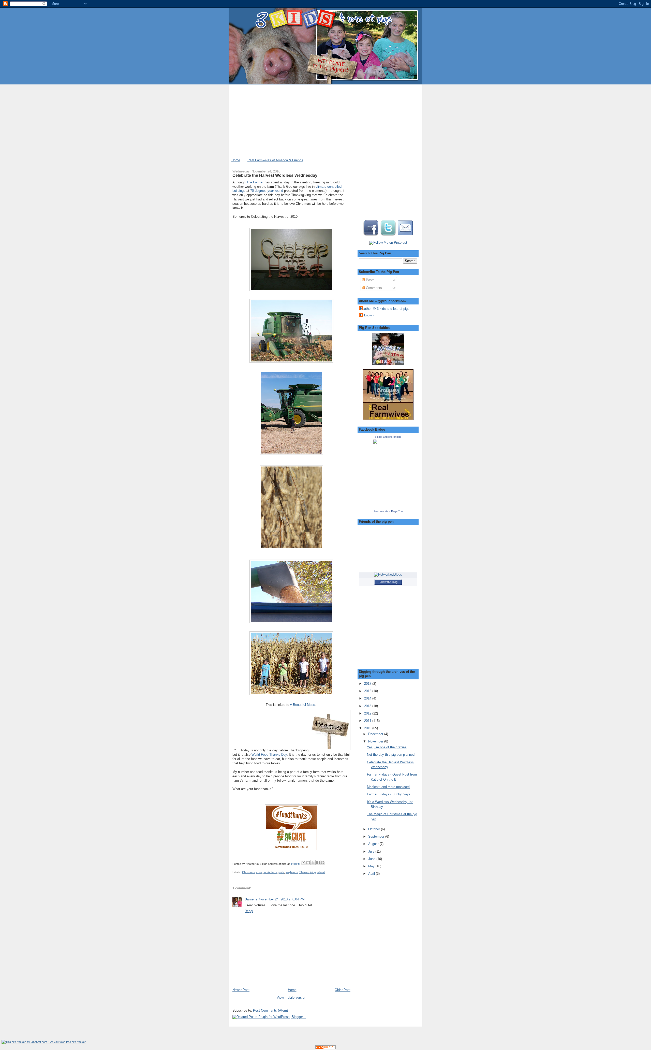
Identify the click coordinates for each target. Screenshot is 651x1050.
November (376, 741)
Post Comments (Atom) (270, 1010)
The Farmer (254, 182)
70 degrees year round (266, 191)
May (372, 866)
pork (281, 872)
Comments (373, 288)
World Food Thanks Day (269, 754)
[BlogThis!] (308, 862)
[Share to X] (313, 862)
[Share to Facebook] (317, 862)
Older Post (342, 990)
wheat (321, 872)
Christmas (248, 872)
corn (259, 872)
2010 (368, 728)
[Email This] (303, 862)
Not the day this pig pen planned (391, 754)
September (376, 836)
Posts (370, 280)
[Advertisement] (325, 120)
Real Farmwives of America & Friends (275, 160)
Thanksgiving (307, 872)
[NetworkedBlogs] (388, 574)
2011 (368, 721)
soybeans (292, 872)
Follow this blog (388, 582)
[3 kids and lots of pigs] (388, 507)
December (376, 734)
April (372, 874)
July (371, 851)
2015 (368, 691)
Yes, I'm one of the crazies (386, 747)
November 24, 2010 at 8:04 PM (282, 899)
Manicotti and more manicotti (388, 787)
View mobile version (291, 997)
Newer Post (240, 990)
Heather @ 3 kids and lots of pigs (384, 309)
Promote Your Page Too (388, 511)
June (372, 859)
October (374, 829)
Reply (249, 911)
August (374, 844)
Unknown (367, 315)
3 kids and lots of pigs (388, 436)
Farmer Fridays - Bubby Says (388, 794)
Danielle (251, 899)
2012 (368, 713)
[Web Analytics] (325, 1048)
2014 (368, 698)
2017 (368, 684)
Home (235, 160)
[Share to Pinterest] (322, 862)
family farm (270, 872)
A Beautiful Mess (302, 705)
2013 (368, 706)
